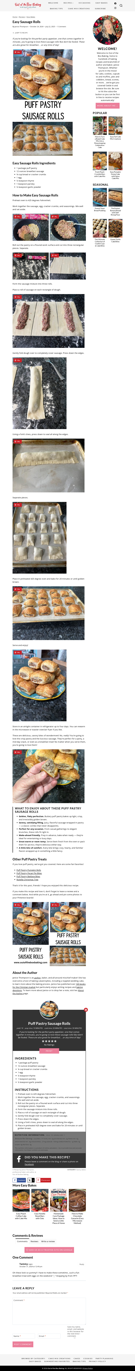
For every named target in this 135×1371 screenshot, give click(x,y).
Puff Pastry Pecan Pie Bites (29, 873)
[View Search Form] (121, 5)
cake (101, 73)
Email (42, 1336)
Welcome (53, 3)
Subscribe (100, 8)
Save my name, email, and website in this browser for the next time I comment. (75, 1331)
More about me (106, 106)
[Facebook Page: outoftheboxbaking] (20, 1160)
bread (108, 79)
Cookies (88, 1358)
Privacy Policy (97, 1361)
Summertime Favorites (57, 1361)
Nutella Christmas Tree (27, 879)
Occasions (84, 3)
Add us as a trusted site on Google (51, 1250)
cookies (108, 73)
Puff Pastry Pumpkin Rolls (29, 870)
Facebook (29, 1164)
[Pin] (18, 52)
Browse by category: (33, 1358)
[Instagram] (115, 8)
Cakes (77, 1358)
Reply (82, 1264)
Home (15, 17)
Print (49, 1051)
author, (37, 977)
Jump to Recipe (21, 33)
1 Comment (61, 27)
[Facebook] (115, 3)
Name (17, 1336)
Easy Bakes (102, 3)
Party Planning (104, 1358)
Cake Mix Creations (79, 8)
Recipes (22, 17)
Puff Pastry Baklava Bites (28, 876)
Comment (19, 1300)
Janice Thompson (21, 27)
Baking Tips (56, 8)
